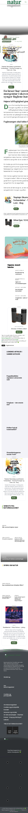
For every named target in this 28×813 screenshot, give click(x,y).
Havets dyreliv (19, 270)
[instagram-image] (8, 762)
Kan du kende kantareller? (19, 290)
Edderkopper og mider (20, 279)
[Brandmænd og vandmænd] (11, 273)
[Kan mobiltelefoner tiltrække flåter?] (14, 575)
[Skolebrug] (20, 679)
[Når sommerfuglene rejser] (14, 517)
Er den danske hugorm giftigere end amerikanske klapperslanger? (20, 598)
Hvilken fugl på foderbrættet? (12, 428)
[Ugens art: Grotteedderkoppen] (11, 281)
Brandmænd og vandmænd (19, 273)
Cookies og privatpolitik (7, 695)
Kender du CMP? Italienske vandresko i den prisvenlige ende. (20, 540)
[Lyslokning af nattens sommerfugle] (14, 553)
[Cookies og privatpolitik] (20, 696)
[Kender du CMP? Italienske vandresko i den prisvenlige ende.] (20, 533)
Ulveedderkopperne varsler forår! (14, 453)
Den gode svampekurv (7, 539)
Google (16, 339)
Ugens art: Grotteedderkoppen (20, 282)
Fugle (14, 39)
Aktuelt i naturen (6, 39)
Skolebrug (7, 677)
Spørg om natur (6, 41)
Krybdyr (17, 595)
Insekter (4, 525)
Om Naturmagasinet (9, 686)
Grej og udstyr (5, 537)
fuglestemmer (10, 345)
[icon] (5, 751)
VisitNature (18, 810)
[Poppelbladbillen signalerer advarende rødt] (15, 365)
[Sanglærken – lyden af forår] (11, 298)
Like (10, 727)
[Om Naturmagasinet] (20, 688)
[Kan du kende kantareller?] (11, 290)
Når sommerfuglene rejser (10, 527)
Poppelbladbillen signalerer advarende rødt (14, 378)
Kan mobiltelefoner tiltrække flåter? (13, 585)
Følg (15, 727)
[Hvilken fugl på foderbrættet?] (15, 417)
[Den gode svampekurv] (7, 533)
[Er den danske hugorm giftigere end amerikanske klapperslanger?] (20, 591)
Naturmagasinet (6, 338)
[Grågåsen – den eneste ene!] (15, 392)
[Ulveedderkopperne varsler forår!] (15, 442)
